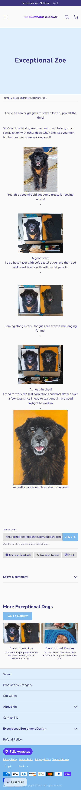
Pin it (71, 557)
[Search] (65, 20)
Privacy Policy (10, 762)
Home (6, 100)
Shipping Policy (43, 762)
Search (7, 677)
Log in (8, 769)
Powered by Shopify (13, 788)
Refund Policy (12, 743)
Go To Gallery (18, 619)
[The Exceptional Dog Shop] (40, 20)
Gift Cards (10, 699)
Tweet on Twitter (49, 557)
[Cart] (74, 20)
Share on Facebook (20, 557)
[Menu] (7, 20)
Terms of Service (60, 762)
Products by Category (17, 688)
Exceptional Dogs (20, 100)
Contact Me (10, 721)
